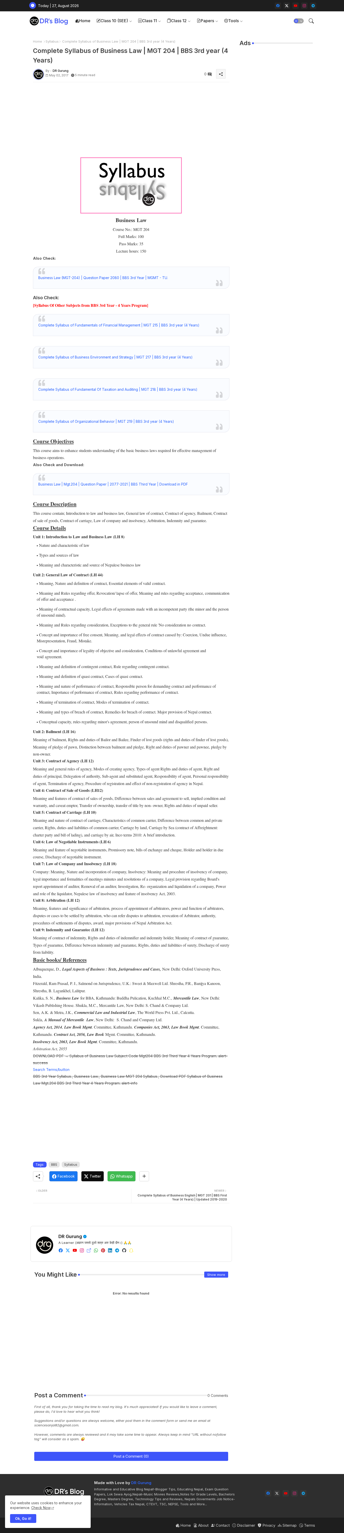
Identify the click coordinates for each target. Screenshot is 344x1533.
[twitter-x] (287, 6)
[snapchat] (131, 1250)
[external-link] (89, 1250)
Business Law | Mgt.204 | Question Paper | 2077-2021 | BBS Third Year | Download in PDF (113, 484)
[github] (124, 1250)
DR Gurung (70, 1236)
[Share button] (144, 1176)
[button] (299, 20)
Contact (222, 1525)
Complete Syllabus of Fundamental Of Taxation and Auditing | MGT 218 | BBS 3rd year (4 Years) (117, 389)
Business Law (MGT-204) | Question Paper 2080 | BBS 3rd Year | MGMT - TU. (103, 278)
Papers (207, 20)
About (203, 1525)
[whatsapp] (96, 1250)
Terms (309, 1525)
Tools (233, 20)
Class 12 (179, 20)
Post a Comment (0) (131, 1456)
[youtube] (295, 6)
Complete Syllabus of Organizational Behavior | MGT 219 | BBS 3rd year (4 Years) (106, 421)
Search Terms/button (51, 1069)
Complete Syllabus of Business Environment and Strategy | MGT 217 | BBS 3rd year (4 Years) (115, 357)
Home (84, 20)
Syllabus (52, 41)
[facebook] (278, 6)
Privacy (268, 1525)
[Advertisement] (131, 121)
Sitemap (289, 1525)
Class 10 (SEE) (114, 20)
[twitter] (68, 1250)
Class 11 (149, 20)
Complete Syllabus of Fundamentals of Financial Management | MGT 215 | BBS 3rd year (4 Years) (118, 325)
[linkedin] (110, 1250)
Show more (216, 1275)
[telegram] (313, 6)
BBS (54, 1164)
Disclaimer (245, 1525)
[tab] (82, 20)
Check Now (41, 1508)
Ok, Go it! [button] (23, 1518)
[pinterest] (103, 1250)
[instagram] (304, 6)
